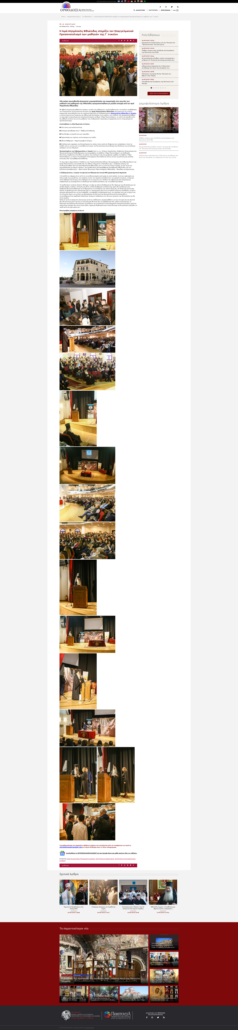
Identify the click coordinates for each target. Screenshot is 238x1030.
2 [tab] (153, 88)
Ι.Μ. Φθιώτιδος (86, 16)
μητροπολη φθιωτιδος (105, 859)
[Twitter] (170, 7)
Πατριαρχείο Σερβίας (158, 943)
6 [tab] (163, 88)
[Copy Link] (124, 40)
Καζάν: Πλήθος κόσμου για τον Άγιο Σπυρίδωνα (162, 963)
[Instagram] (164, 7)
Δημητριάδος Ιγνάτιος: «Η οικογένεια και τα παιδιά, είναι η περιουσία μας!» (102, 999)
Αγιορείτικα (155, 995)
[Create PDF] (133, 40)
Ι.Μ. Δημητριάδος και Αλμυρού (100, 995)
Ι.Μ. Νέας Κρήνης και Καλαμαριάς (162, 977)
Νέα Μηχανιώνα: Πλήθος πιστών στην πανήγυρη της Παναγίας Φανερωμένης (163, 981)
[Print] (127, 40)
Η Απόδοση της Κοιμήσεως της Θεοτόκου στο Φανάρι (72, 999)
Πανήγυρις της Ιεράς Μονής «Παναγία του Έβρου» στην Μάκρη (133, 999)
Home (63, 16)
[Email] (130, 40)
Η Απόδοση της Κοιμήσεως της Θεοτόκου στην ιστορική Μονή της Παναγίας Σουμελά (100, 979)
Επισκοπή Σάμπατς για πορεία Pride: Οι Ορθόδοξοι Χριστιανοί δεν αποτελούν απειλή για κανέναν (164, 946)
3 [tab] (156, 88)
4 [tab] (158, 88)
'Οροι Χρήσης (89, 1027)
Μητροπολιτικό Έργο (73, 16)
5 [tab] (160, 88)
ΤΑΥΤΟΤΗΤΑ (153, 10)
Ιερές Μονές (77, 975)
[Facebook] (158, 7)
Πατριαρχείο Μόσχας (158, 960)
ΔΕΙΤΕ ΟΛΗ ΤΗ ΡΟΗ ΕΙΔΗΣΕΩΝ (159, 93)
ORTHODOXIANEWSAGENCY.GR (71, 847)
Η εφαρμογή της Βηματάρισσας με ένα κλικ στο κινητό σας (164, 999)
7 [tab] (165, 88)
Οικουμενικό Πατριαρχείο (69, 995)
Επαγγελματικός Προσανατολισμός (81, 859)
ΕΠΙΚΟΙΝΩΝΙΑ (165, 10)
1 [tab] (151, 88)
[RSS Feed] (175, 7)
